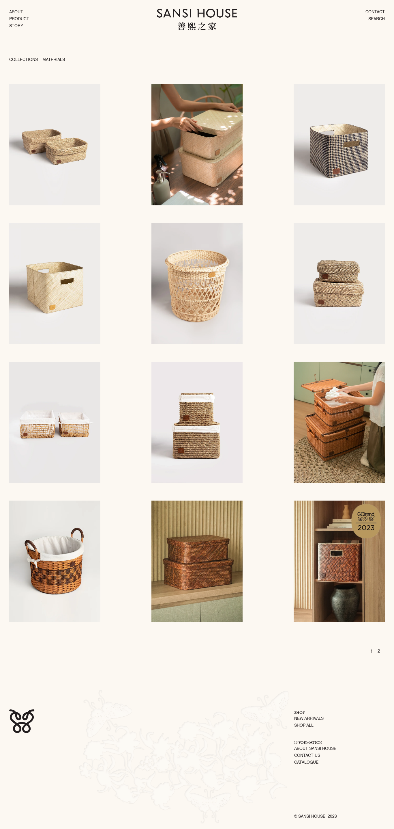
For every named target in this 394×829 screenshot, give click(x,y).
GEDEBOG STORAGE (24, 363)
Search (376, 19)
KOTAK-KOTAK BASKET (25, 502)
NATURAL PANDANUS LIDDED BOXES (177, 85)
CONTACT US (307, 756)
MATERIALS (53, 60)
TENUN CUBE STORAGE (311, 85)
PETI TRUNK (302, 363)
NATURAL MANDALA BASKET (171, 224)
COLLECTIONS (23, 60)
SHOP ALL (304, 726)
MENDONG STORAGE (24, 85)
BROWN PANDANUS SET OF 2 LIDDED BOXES (183, 502)
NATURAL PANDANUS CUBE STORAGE (36, 224)
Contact (375, 12)
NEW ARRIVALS (309, 719)
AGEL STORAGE (163, 363)
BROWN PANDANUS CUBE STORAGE (320, 502)
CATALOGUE (306, 763)
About (16, 12)
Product (19, 19)
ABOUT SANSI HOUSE (315, 749)
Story (16, 26)
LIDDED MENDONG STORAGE (314, 224)
